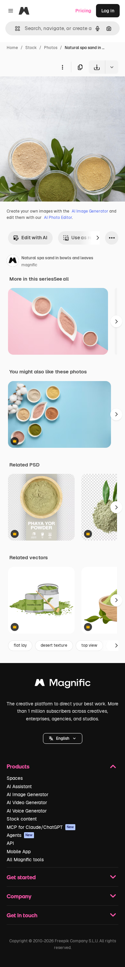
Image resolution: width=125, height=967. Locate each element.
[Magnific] (63, 684)
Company (19, 896)
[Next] (98, 238)
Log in (107, 11)
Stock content (22, 819)
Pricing (83, 11)
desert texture (54, 645)
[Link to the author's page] (13, 262)
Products (18, 766)
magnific (29, 265)
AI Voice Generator (27, 811)
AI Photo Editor (58, 217)
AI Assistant (19, 786)
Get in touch (22, 915)
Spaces (15, 778)
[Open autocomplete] (15, 28)
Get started (21, 877)
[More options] (62, 67)
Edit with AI (34, 238)
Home (12, 47)
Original (42, 89)
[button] (62, 738)
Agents (20, 835)
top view (89, 645)
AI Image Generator (90, 211)
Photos (50, 47)
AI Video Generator (27, 802)
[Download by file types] (111, 67)
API (10, 843)
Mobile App (19, 852)
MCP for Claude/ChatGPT (40, 827)
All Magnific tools (25, 860)
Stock (31, 47)
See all (61, 279)
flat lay (20, 645)
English (62, 738)
